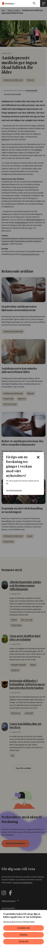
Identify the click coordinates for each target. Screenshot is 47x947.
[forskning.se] (7, 3)
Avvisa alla (23, 941)
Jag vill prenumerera (14, 490)
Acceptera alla (23, 928)
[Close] (38, 457)
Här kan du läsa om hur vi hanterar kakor (19, 922)
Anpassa (23, 935)
